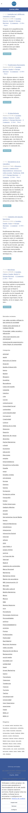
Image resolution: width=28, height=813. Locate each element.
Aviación (6, 364)
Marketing (6, 572)
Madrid (16, 274)
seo (12, 748)
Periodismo (7, 612)
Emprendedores (8, 170)
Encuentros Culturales (11, 465)
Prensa (5, 631)
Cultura (5, 69)
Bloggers (18, 166)
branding (6, 380)
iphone (5, 540)
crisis (4, 730)
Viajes (10, 223)
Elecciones (6, 455)
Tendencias (16, 173)
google (5, 510)
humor (5, 520)
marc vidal (18, 741)
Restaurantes (7, 654)
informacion (16, 735)
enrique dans (6, 733)
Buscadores (7, 383)
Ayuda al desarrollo (10, 367)
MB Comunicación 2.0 (10, 582)
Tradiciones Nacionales (16, 65)
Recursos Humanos (9, 644)
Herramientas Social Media (12, 517)
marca (8, 741)
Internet (6, 537)
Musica (5, 599)
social (15, 748)
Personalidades (8, 618)
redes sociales (7, 173)
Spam (5, 667)
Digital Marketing (9, 442)
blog (21, 725)
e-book (5, 445)
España (11, 21)
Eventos (5, 484)
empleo (5, 458)
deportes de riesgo (9, 435)
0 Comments (14, 23)
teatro (5, 674)
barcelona (16, 725)
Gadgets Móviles (9, 507)
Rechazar (14, 806)
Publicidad (6, 638)
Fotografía (6, 497)
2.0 (3, 725)
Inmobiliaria (7, 527)
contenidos (7, 409)
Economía (6, 449)
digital (8, 730)
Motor (5, 595)
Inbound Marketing (10, 524)
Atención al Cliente (9, 360)
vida (4, 754)
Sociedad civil (7, 661)
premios (6, 628)
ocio (4, 608)
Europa (5, 481)
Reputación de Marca (10, 651)
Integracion (18, 170)
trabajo (11, 751)
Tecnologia (7, 677)
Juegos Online (8, 550)
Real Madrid (7, 641)
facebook (17, 733)
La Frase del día (8, 556)
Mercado (6, 586)
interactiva (5, 738)
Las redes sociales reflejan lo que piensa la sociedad (14, 772)
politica (5, 120)
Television (6, 680)
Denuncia (11, 118)
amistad (6, 354)
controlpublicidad (9, 413)
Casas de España (9, 387)
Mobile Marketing (9, 592)
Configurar (14, 809)
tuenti (15, 751)
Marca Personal (8, 569)
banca (5, 370)
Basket (5, 373)
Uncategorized (8, 696)
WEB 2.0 (5, 713)
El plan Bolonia (13, 113)
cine (4, 396)
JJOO (4, 543)
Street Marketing (9, 670)
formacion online (9, 494)
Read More (7, 53)
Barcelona (11, 269)
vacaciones (7, 706)
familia (5, 488)
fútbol (5, 501)
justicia (5, 553)
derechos (6, 439)
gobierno (5, 735)
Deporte (5, 21)
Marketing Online (9, 576)
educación (6, 452)
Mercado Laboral (9, 589)
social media (7, 657)
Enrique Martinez (15, 120)
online (15, 743)
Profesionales (8, 634)
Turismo (6, 690)
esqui (5, 471)
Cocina (5, 400)
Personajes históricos (10, 615)
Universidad (7, 700)
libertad (6, 559)
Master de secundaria (10, 579)
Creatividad (7, 419)
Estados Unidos (8, 475)
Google (5, 514)
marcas (13, 741)
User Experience (8, 703)
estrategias (7, 478)
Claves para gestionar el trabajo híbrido (14, 780)
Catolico (6, 393)
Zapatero (8, 754)
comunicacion (13, 168)
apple (5, 357)
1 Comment (14, 225)
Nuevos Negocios (9, 605)
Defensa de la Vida (9, 426)
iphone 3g (21, 738)
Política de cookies (18, 798)
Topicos (6, 687)
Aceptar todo (14, 802)
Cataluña (18, 18)
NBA (4, 602)
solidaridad (7, 664)
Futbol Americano (9, 504)
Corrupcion (7, 416)
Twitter (5, 693)
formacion (6, 491)
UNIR (23, 751)
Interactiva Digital (9, 533)
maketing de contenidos (11, 566)
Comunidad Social (9, 406)
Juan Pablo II (7, 546)
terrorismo (5, 751)
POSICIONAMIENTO (9, 625)
